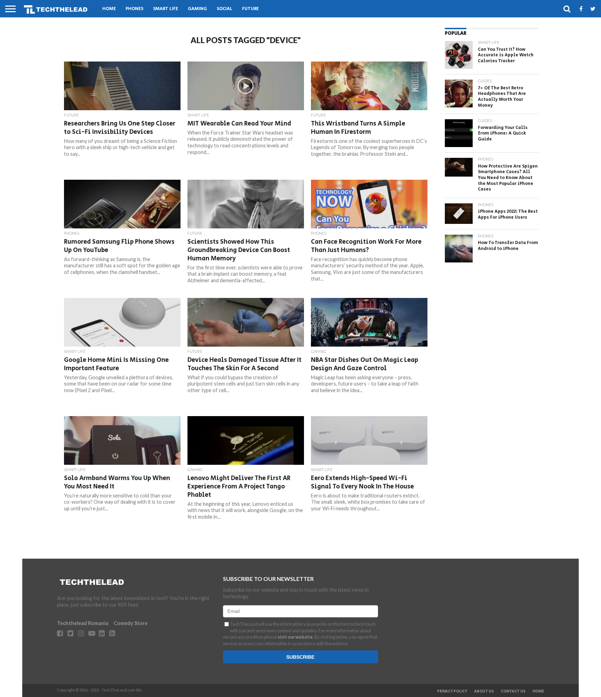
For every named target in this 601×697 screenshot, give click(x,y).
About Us (484, 691)
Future (250, 9)
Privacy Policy (452, 691)
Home (109, 9)
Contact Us (513, 691)
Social (224, 9)
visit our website (295, 637)
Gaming (197, 9)
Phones (134, 9)
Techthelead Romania (83, 623)
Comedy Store (130, 623)
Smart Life (165, 9)
